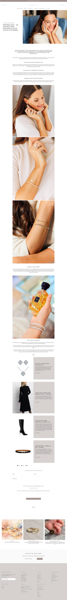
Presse (38, 580)
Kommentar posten (33, 488)
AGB (37, 593)
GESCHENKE (36, 8)
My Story (48, 8)
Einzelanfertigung (42, 8)
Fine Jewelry (30, 8)
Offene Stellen (39, 581)
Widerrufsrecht (39, 596)
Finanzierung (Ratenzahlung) (40, 589)
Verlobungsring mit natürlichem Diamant (12, 542)
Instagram (3, 586)
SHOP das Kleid (37, 402)
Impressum (38, 592)
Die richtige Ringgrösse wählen (54, 580)
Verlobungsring (20, 8)
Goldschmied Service (53, 577)
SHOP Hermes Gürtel (37, 457)
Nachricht (15, 478)
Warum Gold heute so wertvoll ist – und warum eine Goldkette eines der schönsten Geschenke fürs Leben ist (55, 543)
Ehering (25, 8)
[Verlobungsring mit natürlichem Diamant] (12, 529)
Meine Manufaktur (39, 577)
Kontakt (52, 581)
